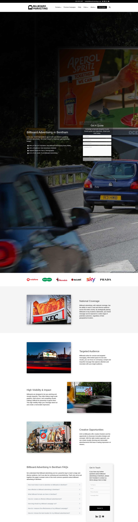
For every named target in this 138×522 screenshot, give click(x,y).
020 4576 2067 (79, 1)
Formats (57, 7)
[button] (97, 159)
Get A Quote (102, 7)
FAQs (79, 7)
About (92, 7)
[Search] (109, 7)
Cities (85, 7)
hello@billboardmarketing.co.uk (93, 1)
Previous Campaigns (70, 7)
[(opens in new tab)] (32, 279)
